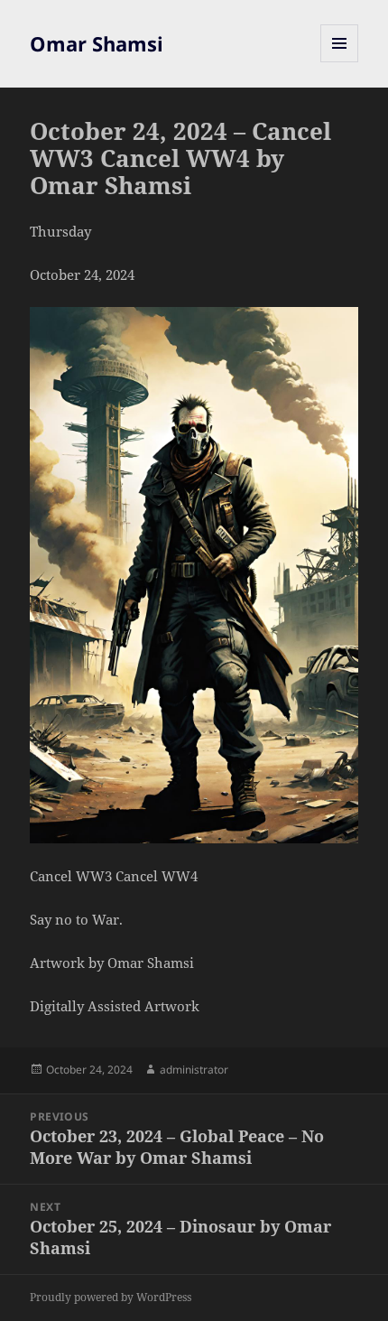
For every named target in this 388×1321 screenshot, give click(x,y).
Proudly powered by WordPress (110, 1297)
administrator (194, 1069)
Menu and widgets (339, 61)
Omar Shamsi (96, 43)
